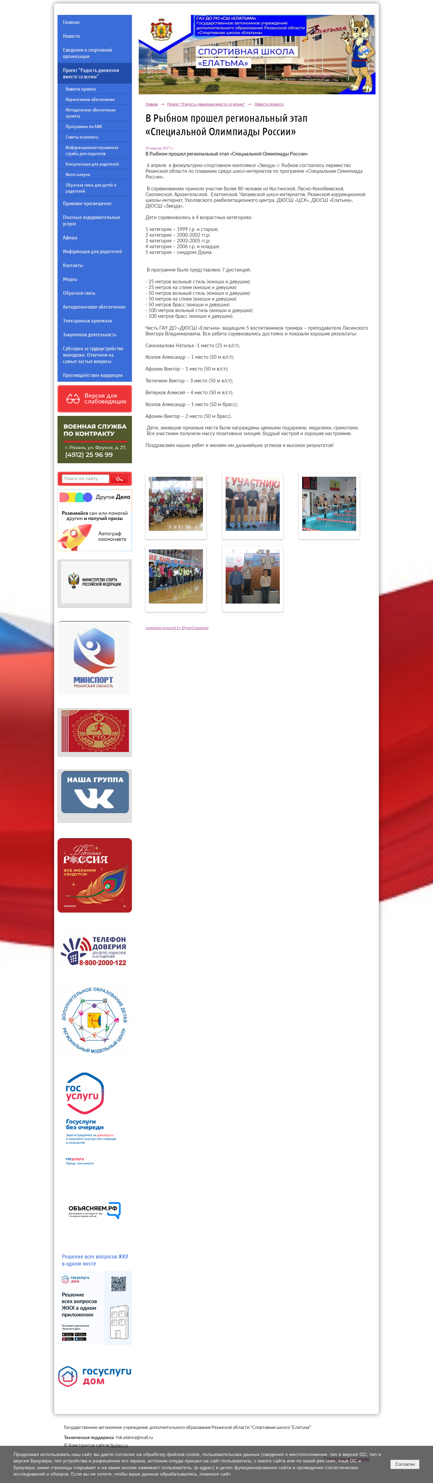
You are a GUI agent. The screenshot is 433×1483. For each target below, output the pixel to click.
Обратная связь (79, 292)
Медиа (70, 279)
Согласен (405, 1464)
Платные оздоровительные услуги (91, 220)
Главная (71, 22)
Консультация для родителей (92, 164)
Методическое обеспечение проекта (91, 113)
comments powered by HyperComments (176, 628)
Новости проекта (81, 89)
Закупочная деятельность (89, 334)
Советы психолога (82, 137)
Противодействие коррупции (93, 375)
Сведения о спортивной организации (87, 52)
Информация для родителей (92, 251)
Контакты (73, 265)
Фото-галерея (78, 174)
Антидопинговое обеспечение (94, 306)
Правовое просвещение (87, 203)
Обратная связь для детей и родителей (91, 188)
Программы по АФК (84, 126)
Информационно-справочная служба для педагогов (92, 150)
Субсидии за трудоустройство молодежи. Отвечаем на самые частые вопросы (93, 354)
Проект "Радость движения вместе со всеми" (91, 73)
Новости (71, 35)
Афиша (70, 237)
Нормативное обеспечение (90, 99)
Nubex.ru (119, 1445)
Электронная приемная (87, 320)
